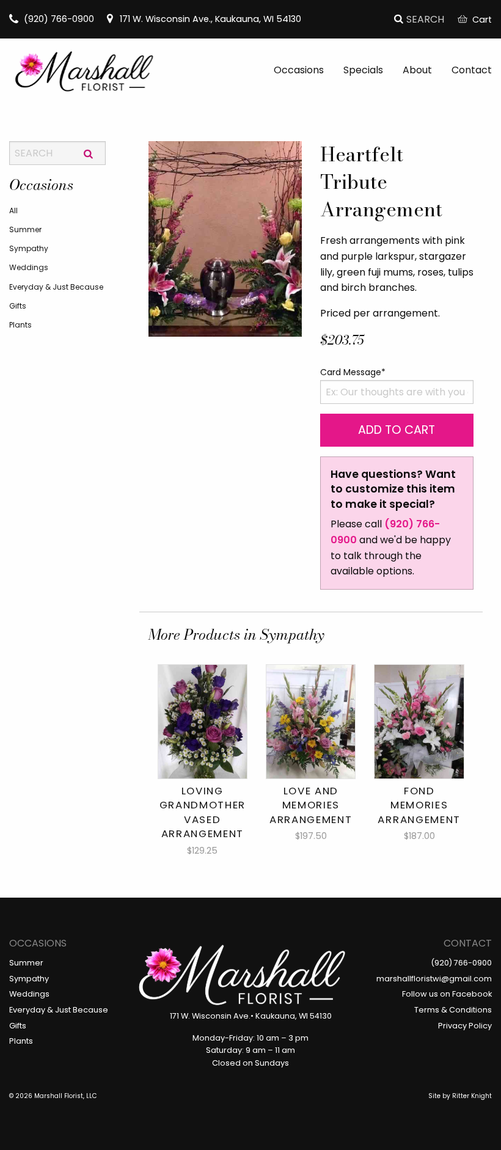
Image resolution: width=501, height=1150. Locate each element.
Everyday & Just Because (56, 287)
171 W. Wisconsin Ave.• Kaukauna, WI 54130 (251, 1016)
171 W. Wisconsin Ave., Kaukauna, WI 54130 (210, 19)
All (13, 210)
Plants (20, 325)
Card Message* (353, 372)
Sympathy (28, 248)
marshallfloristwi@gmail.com (434, 978)
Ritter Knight (472, 1096)
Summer (25, 229)
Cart (482, 19)
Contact (472, 70)
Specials (363, 70)
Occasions (299, 70)
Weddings (28, 267)
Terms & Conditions (453, 1010)
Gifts (17, 306)
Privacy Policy (465, 1025)
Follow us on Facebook (447, 994)
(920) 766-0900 (59, 19)
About (417, 70)
